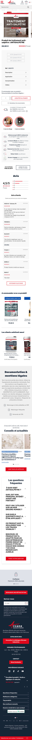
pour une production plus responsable (18, 158)
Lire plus (6, 244)
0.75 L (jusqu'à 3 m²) (15, 54)
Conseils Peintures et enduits (10, 451)
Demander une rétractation (16, 592)
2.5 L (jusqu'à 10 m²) (15, 57)
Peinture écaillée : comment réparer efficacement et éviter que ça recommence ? (12, 456)
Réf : (6, 68)
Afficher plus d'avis (16, 283)
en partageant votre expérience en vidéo (18, 136)
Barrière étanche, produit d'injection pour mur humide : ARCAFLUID (11, 354)
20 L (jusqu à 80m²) (15, 60)
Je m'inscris (26, 603)
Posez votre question (16, 558)
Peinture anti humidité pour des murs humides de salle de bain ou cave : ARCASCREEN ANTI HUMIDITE (11, 320)
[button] (31, 24)
